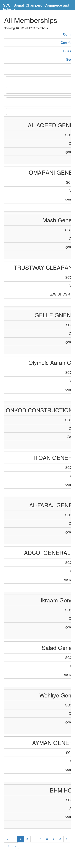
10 (8, 846)
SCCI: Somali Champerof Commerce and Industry (36, 6)
